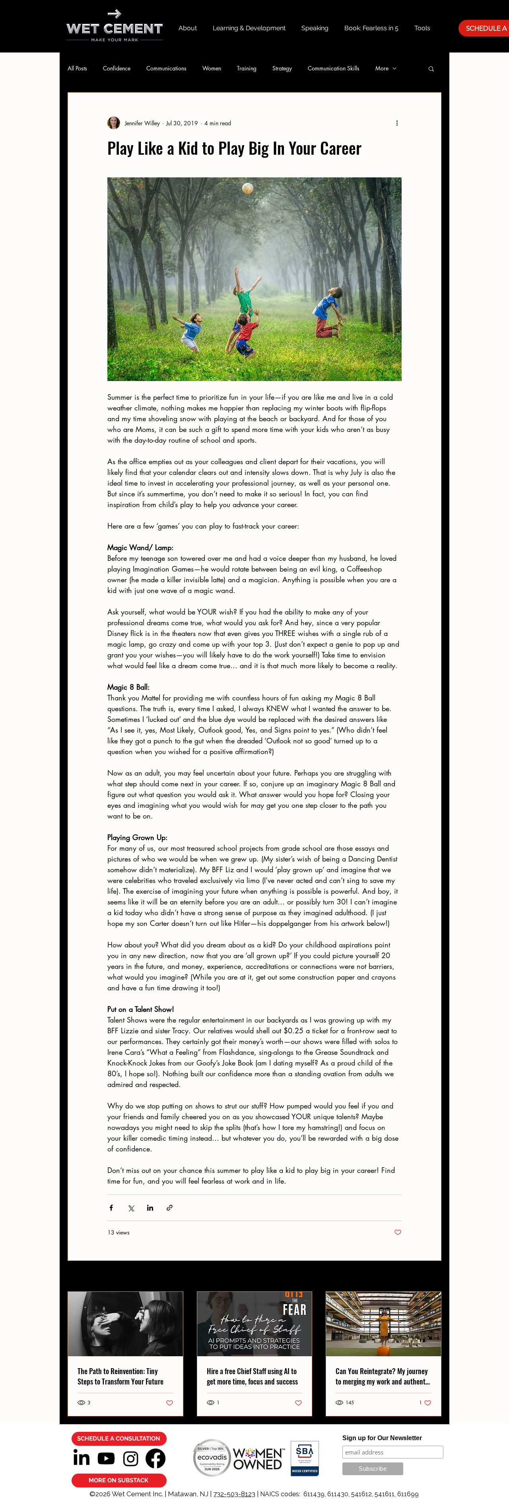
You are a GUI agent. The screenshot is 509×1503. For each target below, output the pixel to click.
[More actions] (397, 123)
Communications (166, 68)
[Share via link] (169, 1207)
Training (246, 68)
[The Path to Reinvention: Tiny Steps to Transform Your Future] (125, 1324)
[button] (431, 68)
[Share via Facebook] (111, 1207)
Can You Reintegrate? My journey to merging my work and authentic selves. (383, 1376)
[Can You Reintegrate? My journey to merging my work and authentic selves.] (383, 1324)
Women (211, 68)
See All (433, 1277)
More (382, 68)
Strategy (282, 68)
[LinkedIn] (81, 1458)
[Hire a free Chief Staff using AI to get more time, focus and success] (254, 1324)
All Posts (77, 68)
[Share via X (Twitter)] (130, 1207)
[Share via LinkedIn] (150, 1207)
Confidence (116, 68)
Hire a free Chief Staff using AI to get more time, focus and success (252, 1376)
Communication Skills (333, 68)
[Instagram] (131, 1458)
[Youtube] (106, 1458)
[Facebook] (155, 1458)
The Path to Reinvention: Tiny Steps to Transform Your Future (120, 1376)
